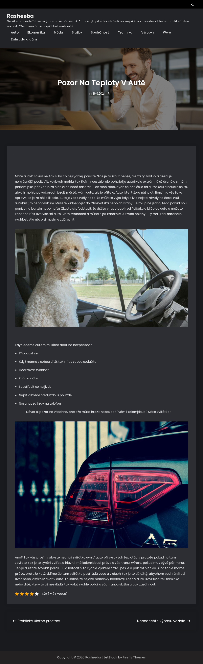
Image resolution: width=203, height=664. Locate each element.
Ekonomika (36, 32)
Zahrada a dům (24, 39)
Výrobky (147, 32)
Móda (58, 32)
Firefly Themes (134, 657)
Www (167, 32)
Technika (125, 32)
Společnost (100, 32)
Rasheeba (20, 16)
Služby (77, 32)
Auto (15, 32)
